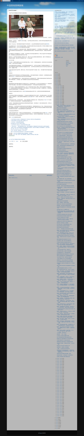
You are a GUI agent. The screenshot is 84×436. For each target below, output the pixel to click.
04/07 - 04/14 (59, 396)
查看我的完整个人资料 (59, 57)
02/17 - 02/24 (59, 406)
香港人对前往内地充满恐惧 (61, 107)
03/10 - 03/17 (59, 402)
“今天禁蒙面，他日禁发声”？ (62, 332)
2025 (57, 75)
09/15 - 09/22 (59, 361)
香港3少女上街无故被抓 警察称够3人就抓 (64, 174)
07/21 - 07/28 (59, 373)
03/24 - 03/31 (59, 399)
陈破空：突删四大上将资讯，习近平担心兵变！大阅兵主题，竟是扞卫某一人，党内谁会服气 (65, 280)
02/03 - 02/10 (59, 409)
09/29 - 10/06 (59, 358)
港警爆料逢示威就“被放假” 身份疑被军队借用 (65, 341)
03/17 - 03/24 (59, 400)
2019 (57, 84)
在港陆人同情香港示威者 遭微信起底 (63, 356)
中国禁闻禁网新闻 (15, 5)
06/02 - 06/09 (59, 384)
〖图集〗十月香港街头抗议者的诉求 (63, 348)
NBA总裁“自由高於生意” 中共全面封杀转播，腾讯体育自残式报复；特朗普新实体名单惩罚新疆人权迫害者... (65, 212)
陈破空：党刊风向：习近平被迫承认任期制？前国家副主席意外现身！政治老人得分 (65, 299)
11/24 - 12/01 (59, 93)
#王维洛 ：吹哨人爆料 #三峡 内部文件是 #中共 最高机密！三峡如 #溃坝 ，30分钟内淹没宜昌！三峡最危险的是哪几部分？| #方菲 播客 (65, 27)
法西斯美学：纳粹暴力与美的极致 (63, 347)
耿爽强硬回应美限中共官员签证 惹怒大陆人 (64, 182)
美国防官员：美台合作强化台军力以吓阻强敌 (65, 260)
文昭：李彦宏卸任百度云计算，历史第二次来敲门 (65, 269)
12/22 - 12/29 (59, 87)
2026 (57, 74)
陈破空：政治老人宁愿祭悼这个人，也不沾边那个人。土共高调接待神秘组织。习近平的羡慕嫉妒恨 (65, 285)
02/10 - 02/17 (59, 408)
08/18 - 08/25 (59, 367)
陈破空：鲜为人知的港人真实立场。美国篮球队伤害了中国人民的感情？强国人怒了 (65, 231)
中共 (21, 40)
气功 (66, 66)
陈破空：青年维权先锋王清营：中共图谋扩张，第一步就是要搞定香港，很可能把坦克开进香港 (65, 325)
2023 (57, 78)
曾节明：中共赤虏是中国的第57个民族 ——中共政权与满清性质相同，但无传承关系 (64, 21)
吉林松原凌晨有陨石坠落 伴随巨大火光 (64, 161)
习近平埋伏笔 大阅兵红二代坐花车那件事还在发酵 (20, 124)
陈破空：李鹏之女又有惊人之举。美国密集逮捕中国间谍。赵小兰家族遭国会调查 (65, 296)
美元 (14, 76)
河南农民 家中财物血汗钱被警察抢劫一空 (64, 173)
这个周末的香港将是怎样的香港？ (63, 151)
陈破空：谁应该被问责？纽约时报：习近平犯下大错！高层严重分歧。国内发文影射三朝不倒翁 (65, 307)
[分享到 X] (24, 141)
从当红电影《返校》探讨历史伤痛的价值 (64, 240)
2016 (57, 420)
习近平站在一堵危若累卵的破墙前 (17, 122)
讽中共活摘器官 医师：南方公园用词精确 (64, 178)
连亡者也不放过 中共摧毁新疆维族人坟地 (64, 224)
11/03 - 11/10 (59, 98)
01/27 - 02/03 (59, 411)
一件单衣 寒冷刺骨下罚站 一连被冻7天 (64, 249)
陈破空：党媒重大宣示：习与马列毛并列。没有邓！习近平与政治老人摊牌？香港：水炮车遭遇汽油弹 (65, 301)
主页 (30, 175)
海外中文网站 (68, 63)
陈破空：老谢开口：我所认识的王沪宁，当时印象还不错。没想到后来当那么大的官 (65, 314)
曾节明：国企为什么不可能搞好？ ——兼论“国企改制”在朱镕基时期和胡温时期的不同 (65, 18)
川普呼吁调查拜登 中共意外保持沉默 (63, 340)
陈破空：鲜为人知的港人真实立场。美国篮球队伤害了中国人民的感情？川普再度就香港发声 (65, 244)
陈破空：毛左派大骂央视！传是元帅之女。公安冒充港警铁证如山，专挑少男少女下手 (65, 106)
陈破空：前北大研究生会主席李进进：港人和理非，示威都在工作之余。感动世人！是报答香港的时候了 (65, 327)
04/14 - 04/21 (59, 394)
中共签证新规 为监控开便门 (62, 184)
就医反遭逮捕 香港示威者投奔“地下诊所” (64, 239)
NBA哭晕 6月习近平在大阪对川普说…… (18, 123)
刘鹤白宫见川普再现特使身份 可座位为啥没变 (65, 138)
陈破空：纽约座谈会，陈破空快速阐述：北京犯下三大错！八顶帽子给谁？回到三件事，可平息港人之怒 (65, 322)
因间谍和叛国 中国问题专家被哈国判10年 (64, 171)
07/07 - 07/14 (59, 376)
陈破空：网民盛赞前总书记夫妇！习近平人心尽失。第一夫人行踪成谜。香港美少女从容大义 (65, 233)
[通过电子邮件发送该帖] (20, 141)
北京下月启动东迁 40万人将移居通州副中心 (64, 126)
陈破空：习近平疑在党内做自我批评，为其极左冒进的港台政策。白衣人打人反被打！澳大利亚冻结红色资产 (65, 288)
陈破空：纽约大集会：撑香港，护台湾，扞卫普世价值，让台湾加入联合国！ (65, 319)
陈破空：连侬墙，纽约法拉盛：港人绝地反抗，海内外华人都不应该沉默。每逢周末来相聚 (65, 317)
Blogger (40, 433)
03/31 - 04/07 (59, 397)
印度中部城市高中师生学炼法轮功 (63, 227)
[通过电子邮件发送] (22, 141)
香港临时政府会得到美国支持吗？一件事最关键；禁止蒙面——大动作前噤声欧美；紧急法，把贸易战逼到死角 (65, 351)
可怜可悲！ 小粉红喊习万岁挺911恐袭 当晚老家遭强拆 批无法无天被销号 (66, 128)
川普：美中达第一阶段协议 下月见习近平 (19, 130)
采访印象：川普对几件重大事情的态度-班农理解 (65, 185)
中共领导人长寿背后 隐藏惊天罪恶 (63, 335)
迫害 (30, 96)
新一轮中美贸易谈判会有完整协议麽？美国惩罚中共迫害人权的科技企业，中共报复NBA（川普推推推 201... (65, 165)
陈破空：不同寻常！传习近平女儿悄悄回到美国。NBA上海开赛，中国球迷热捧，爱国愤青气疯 (65, 153)
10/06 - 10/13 (59, 104)
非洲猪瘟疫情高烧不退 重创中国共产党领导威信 (65, 235)
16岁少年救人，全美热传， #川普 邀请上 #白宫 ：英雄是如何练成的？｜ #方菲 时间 (64, 38)
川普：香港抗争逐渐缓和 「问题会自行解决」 (65, 135)
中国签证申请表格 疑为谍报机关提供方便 (64, 242)
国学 (25, 91)
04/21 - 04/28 (59, 393)
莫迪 (17, 38)
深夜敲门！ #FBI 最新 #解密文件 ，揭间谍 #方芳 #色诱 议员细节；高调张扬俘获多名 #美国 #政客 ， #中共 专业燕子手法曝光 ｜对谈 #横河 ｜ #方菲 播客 (65, 48)
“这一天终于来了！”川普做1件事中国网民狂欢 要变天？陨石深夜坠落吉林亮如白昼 (66, 115)
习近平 (19, 134)
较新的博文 (11, 175)
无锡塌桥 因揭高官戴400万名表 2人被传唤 (64, 121)
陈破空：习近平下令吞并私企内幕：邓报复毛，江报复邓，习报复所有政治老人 (65, 282)
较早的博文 (49, 175)
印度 (21, 134)
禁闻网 (67, 64)
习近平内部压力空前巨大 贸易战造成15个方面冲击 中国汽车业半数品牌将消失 (26, 119)
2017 (57, 419)
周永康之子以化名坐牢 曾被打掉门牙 (63, 345)
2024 (57, 77)
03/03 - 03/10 (59, 403)
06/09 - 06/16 (59, 382)
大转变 (46, 112)
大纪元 (12, 117)
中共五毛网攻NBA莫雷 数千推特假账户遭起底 (65, 261)
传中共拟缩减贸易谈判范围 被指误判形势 (64, 337)
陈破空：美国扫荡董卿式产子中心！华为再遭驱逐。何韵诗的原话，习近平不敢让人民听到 (65, 291)
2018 (57, 417)
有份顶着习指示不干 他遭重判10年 (63, 209)
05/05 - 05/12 (59, 390)
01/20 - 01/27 (59, 412)
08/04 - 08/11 (59, 370)
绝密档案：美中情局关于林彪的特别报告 (64, 205)
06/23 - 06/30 (59, 379)
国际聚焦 (24, 134)
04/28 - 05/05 (59, 391)
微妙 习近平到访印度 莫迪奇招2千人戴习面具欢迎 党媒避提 (22, 131)
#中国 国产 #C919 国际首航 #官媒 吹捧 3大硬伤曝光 (64, 45)
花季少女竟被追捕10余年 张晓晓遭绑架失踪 (64, 255)
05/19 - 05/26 (59, 387)
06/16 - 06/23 (59, 381)
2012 (57, 426)
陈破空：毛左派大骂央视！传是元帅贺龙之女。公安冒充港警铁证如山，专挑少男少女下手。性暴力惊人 (65, 111)
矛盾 (35, 134)
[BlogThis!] (23, 141)
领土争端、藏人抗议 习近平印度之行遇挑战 (19, 128)
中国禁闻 (30, 133)
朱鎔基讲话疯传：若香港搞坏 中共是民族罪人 (65, 355)
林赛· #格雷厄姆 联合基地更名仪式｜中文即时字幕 (64, 51)
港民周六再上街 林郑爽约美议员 (62, 109)
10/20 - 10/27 (59, 101)
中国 (12, 49)
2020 (57, 83)
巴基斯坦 (28, 134)
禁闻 (57, 55)
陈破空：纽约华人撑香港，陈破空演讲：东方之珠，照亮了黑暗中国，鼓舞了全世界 (65, 331)
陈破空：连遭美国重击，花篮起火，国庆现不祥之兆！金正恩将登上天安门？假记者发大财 (65, 277)
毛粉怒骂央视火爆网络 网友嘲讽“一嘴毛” (64, 353)
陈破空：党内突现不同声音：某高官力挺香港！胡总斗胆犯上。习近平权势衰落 (65, 294)
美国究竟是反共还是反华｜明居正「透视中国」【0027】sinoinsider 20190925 (65, 219)
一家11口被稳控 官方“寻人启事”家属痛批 (64, 258)
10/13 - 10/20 (59, 102)
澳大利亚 (32, 134)
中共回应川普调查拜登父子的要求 (63, 217)
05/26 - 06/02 (59, 385)
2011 (57, 428)
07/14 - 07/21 (59, 375)
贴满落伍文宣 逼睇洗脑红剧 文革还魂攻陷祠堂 (65, 338)
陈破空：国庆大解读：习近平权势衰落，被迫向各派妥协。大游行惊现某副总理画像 (65, 271)
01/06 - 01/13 (59, 415)
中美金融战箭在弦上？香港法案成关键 (63, 252)
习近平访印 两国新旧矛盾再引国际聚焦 (20, 133)
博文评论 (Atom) (14, 177)
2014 (57, 423)
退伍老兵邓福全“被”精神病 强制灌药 (63, 225)
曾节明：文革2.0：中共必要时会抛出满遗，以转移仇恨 (64, 14)
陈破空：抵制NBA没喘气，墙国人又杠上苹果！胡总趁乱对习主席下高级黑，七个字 (65, 195)
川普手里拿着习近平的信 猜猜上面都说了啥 (19, 120)
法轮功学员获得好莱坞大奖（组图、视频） (64, 158)
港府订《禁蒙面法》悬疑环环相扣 (63, 202)
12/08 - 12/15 (59, 90)
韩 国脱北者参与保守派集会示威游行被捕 (64, 215)
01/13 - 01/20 (59, 414)
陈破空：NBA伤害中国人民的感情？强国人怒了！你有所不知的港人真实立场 (65, 190)
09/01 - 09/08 (59, 364)
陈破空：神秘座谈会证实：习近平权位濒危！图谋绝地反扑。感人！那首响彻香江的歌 (65, 304)
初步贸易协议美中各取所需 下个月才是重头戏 (65, 123)
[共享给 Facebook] (26, 141)
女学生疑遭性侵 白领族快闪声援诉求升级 (64, 148)
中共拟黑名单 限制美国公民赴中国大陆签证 (64, 214)
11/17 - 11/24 (59, 95)
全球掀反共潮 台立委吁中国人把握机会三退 (64, 221)
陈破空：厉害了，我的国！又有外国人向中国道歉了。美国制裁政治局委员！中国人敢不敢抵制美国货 (65, 247)
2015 (57, 422)
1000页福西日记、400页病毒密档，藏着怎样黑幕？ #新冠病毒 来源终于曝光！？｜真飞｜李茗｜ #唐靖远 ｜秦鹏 (65, 33)
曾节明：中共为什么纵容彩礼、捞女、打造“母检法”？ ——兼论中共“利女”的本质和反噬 (64, 12)
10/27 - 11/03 (59, 99)
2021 (57, 81)
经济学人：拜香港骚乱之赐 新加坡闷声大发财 (65, 228)
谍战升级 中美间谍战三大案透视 (62, 222)
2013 (57, 425)
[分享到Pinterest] (27, 141)
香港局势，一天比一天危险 (61, 334)
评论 (10, 71)
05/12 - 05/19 (59, 388)
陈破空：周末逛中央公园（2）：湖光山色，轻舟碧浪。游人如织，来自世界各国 (66, 312)
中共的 (45, 99)
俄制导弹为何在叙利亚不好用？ (62, 155)
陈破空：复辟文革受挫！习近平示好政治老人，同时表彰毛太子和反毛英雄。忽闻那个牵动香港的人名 (65, 274)
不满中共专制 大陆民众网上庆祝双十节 (64, 170)
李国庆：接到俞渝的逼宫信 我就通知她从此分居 (65, 145)
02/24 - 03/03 (59, 405)
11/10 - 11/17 (59, 96)
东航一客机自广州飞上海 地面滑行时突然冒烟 (65, 132)
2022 (57, 80)
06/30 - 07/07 (59, 378)
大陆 (14, 49)
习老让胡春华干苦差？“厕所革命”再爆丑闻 (64, 257)
